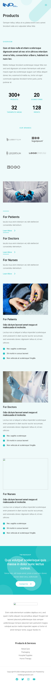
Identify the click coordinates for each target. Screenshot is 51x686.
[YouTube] (34, 679)
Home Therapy (25, 659)
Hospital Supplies (25, 655)
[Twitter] (22, 679)
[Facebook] (17, 679)
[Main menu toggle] (46, 5)
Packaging (25, 652)
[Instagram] (28, 679)
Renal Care (25, 649)
